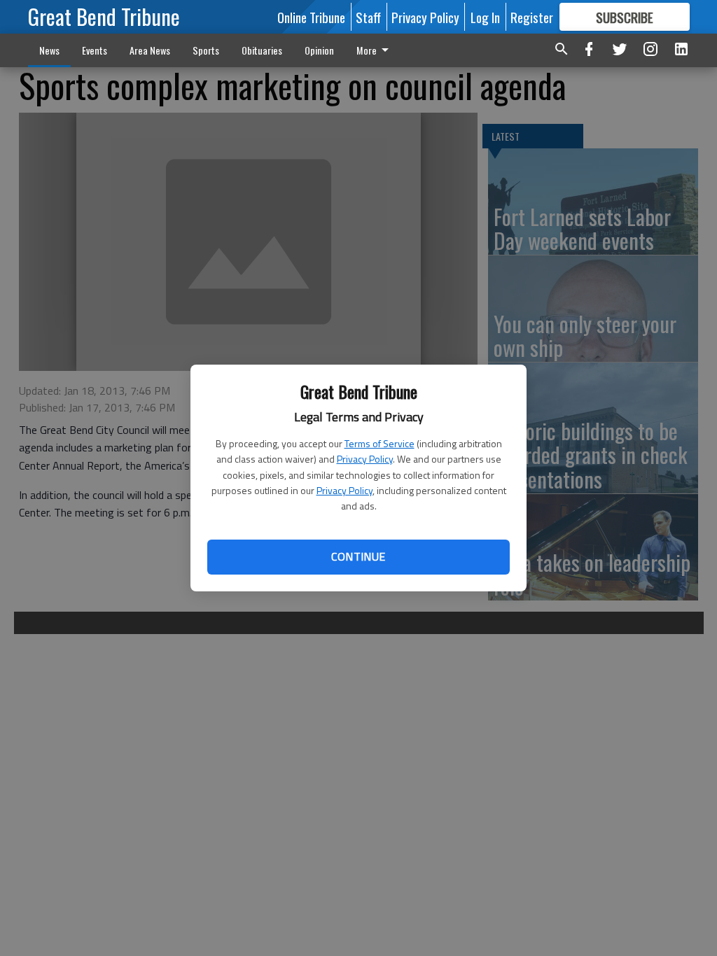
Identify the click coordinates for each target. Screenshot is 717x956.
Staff (368, 17)
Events (94, 50)
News (49, 50)
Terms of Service (379, 443)
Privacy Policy (365, 458)
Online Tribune (311, 17)
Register (531, 17)
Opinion (319, 50)
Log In (485, 17)
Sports (206, 50)
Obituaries (262, 50)
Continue (358, 556)
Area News (150, 50)
